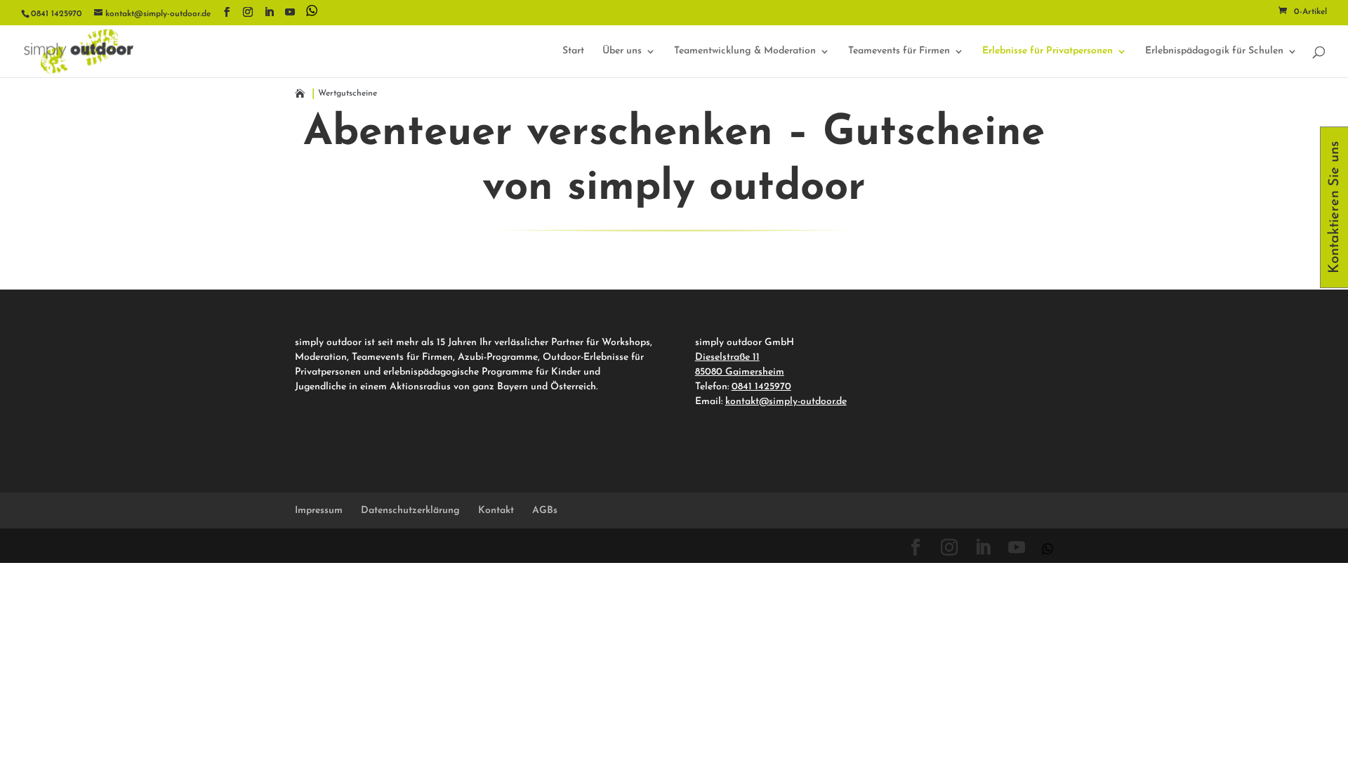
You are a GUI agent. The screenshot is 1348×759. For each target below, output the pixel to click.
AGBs (544, 510)
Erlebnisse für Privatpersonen (1047, 51)
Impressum (319, 510)
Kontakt (496, 510)
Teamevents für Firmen (899, 51)
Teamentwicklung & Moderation (745, 51)
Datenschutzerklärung (410, 510)
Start (573, 51)
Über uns (622, 51)
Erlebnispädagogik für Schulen (1214, 51)
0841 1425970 (761, 387)
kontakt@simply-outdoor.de (786, 401)
